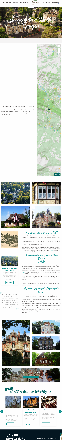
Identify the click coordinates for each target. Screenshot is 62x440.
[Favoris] (54, 3)
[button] (56, 3)
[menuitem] (7, 2)
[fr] (59, 3)
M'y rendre (57, 174)
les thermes (24, 272)
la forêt (51, 250)
